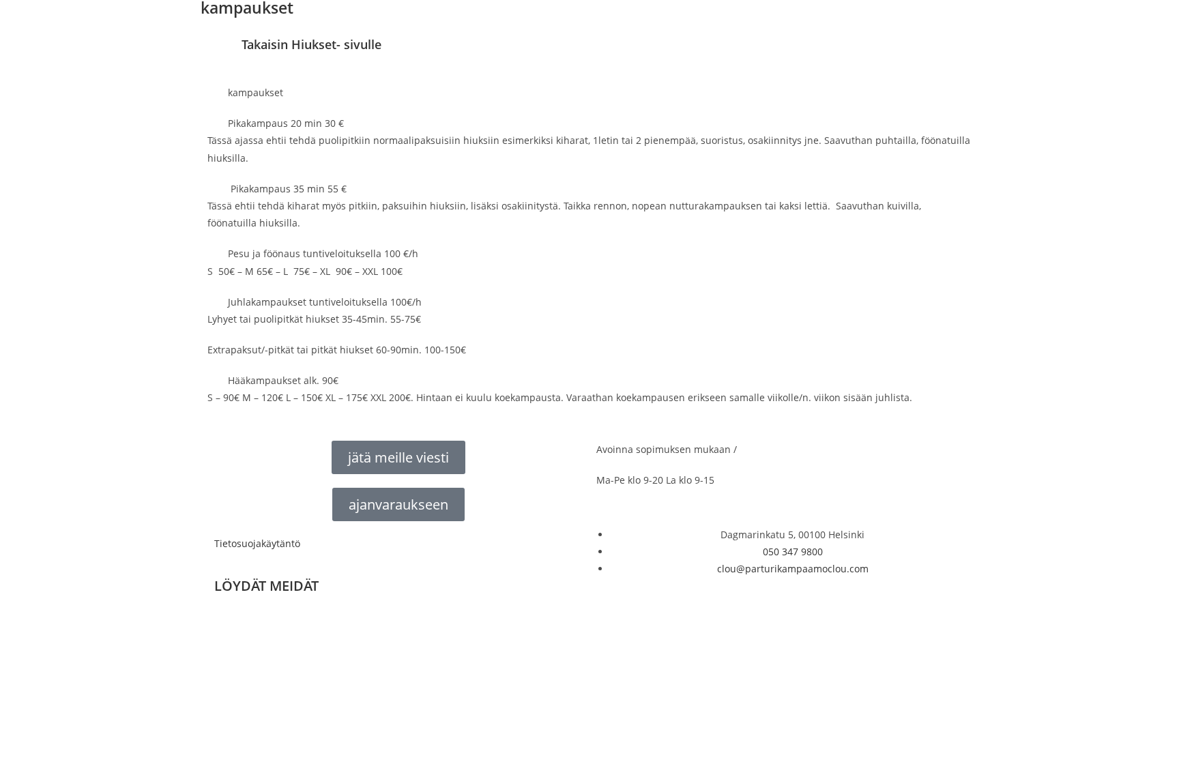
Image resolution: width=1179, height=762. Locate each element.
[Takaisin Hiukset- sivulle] (224, 53)
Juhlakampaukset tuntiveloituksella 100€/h (325, 301)
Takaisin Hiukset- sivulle (311, 44)
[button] (589, 92)
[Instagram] (268, 623)
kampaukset (255, 92)
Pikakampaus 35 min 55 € (287, 188)
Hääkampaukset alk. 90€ (283, 380)
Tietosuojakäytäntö (257, 543)
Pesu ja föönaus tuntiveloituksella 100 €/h (323, 253)
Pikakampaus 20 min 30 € (286, 123)
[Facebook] (231, 623)
